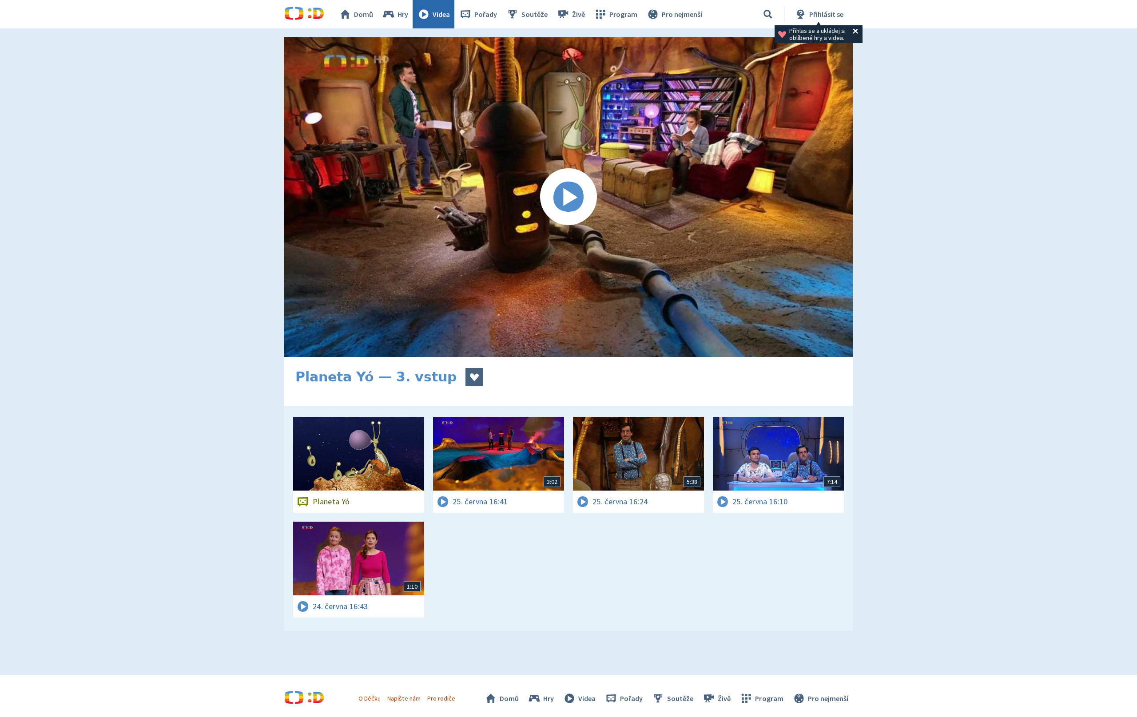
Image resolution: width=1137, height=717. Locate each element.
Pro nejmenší (682, 14)
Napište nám (403, 698)
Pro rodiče (441, 698)
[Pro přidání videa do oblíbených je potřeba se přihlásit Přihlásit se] (474, 377)
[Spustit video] (568, 197)
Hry (403, 14)
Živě (578, 14)
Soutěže (534, 14)
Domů (363, 14)
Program (623, 14)
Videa (441, 14)
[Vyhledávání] (768, 14)
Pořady (485, 14)
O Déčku (369, 698)
